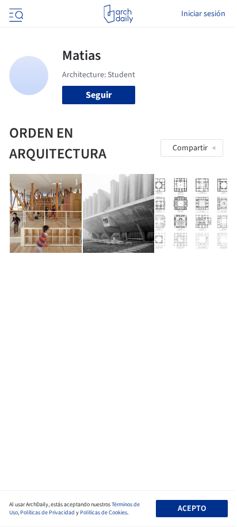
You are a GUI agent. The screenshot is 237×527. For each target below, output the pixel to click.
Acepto (192, 508)
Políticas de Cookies (103, 513)
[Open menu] (15, 14)
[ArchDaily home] (118, 14)
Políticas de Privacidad (47, 513)
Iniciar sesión (203, 14)
